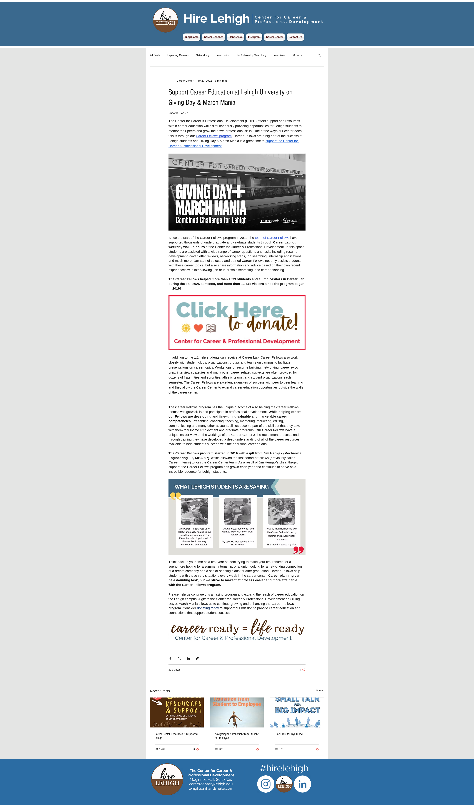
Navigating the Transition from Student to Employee (236, 736)
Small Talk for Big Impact (289, 734)
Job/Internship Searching (251, 55)
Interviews (279, 55)
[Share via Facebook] (170, 658)
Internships (222, 55)
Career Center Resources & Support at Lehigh (176, 736)
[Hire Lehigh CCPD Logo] (284, 784)
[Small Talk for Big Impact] (297, 712)
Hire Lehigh (216, 18)
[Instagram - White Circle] (265, 784)
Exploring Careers (177, 55)
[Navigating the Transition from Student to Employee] (237, 712)
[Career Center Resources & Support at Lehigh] (177, 712)
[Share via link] (197, 658)
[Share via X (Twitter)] (179, 658)
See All (320, 690)
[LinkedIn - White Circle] (302, 784)
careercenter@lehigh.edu (211, 784)
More (296, 55)
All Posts (155, 55)
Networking (202, 55)
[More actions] (303, 80)
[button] (319, 55)
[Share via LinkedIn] (188, 658)
